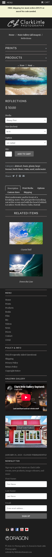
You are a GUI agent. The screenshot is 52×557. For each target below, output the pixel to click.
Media (8, 115)
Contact (8, 336)
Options (41, 188)
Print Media (27, 188)
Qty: (7, 149)
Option (8, 138)
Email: (8, 503)
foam (25, 166)
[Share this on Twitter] (13, 176)
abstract (18, 166)
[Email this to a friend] (23, 176)
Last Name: (10, 491)
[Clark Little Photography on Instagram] (7, 530)
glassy (32, 166)
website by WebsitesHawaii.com (18, 552)
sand (32, 169)
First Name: (10, 478)
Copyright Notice (13, 371)
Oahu (26, 169)
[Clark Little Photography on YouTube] (21, 530)
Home (8, 300)
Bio (6, 320)
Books (8, 312)
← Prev (20, 65)
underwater (40, 169)
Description (12, 188)
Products (9, 308)
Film (7, 316)
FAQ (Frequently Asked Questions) (20, 355)
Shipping (28, 192)
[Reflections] (26, 81)
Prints (8, 304)
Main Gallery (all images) (29, 35)
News (7, 328)
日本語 (8, 340)
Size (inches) (11, 126)
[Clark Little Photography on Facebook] (17, 530)
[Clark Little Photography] (26, 23)
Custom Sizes (13, 192)
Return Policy (11, 367)
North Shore (18, 169)
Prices (8, 332)
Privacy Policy (11, 363)
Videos (8, 324)
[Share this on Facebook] (16, 176)
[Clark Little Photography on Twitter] (12, 530)
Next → (31, 65)
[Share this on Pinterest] (19, 176)
